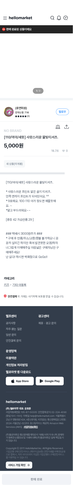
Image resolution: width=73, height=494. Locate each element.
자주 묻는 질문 (14, 329)
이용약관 (11, 358)
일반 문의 (11, 335)
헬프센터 (11, 316)
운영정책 (11, 351)
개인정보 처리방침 (17, 365)
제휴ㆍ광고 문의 (47, 323)
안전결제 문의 (13, 340)
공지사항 (11, 323)
